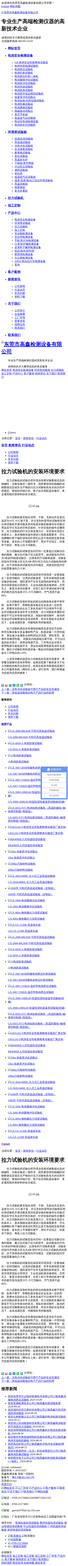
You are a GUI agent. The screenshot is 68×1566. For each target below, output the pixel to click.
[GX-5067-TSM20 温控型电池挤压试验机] (32, 780)
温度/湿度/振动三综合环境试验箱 (34, 180)
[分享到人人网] (14, 685)
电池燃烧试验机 (24, 107)
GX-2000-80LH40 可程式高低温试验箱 (30, 737)
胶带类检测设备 (24, 254)
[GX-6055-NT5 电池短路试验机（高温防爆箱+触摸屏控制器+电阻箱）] (37, 811)
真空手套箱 (21, 114)
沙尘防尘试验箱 (24, 166)
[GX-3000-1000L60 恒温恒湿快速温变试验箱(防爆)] (37, 795)
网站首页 (14, 48)
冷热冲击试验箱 (24, 145)
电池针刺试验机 (24, 72)
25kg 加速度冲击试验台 (21, 857)
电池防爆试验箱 (24, 104)
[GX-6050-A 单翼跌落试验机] (25, 743)
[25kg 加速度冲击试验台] (23, 851)
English (5, 6)
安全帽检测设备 (24, 233)
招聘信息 (20, 324)
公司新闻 (20, 286)
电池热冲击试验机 (25, 83)
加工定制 (14, 205)
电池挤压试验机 (24, 69)
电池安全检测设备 (20, 55)
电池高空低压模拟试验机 (29, 93)
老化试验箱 (21, 156)
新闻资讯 (14, 279)
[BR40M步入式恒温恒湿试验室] (27, 839)
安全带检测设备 (24, 237)
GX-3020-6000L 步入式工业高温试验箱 (30, 882)
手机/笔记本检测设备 (27, 240)
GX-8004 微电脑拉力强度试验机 (26, 918)
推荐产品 (6, 724)
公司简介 (20, 310)
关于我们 (14, 303)
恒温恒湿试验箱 (24, 138)
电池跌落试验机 (24, 90)
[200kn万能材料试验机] (22, 863)
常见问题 (20, 293)
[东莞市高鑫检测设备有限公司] (19, 12)
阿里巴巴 (6, 1484)
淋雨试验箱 (21, 170)
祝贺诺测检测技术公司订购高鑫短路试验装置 (34, 1403)
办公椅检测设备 (24, 257)
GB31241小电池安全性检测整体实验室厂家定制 (35, 833)
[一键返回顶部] (17, 1546)
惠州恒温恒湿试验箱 (51, 1522)
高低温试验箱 (22, 142)
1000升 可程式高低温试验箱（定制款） (30, 894)
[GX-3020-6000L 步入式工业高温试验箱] (31, 876)
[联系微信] (15, 1535)
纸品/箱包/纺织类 (24, 250)
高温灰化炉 (21, 159)
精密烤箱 (20, 187)
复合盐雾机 (21, 190)
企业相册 (20, 314)
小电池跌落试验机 (18, 761)
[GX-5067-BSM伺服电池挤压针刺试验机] (32, 767)
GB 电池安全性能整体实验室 (31, 62)
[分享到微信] (18, 685)
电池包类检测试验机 (26, 65)
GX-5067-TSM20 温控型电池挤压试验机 (31, 786)
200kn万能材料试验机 (20, 869)
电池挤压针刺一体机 (26, 76)
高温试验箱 (21, 183)
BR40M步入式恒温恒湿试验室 (25, 845)
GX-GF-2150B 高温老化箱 (23, 931)
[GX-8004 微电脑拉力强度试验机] (28, 912)
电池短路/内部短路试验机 (29, 100)
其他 (17, 264)
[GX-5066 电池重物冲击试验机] (26, 900)
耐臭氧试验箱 (22, 152)
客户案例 (14, 272)
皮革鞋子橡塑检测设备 (28, 247)
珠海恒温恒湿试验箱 (27, 1522)
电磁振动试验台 (24, 111)
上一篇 (30, 689)
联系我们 (20, 327)
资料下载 (20, 296)
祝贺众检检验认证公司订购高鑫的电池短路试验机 (37, 1416)
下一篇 (27, 692)
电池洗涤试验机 (24, 86)
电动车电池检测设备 (26, 121)
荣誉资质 (20, 321)
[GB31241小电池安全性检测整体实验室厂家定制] (37, 827)
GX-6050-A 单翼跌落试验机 (24, 749)
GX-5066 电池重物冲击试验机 (25, 906)
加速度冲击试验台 (25, 97)
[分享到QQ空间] (2, 685)
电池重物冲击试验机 (26, 79)
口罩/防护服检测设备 (27, 243)
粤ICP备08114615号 (23, 1477)
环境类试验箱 (17, 132)
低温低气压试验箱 (25, 118)
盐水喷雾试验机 (24, 149)
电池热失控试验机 (25, 124)
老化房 (18, 173)
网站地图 (15, 6)
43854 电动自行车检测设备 (30, 261)
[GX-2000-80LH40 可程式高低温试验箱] (31, 731)
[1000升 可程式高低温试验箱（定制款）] (32, 888)
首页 (17, 438)
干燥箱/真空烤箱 (24, 163)
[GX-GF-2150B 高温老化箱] (24, 925)
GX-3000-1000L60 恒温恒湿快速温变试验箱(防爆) (36, 801)
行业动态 (20, 289)
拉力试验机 (16, 198)
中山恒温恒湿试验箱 (35, 1526)
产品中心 (14, 213)
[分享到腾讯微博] (10, 685)
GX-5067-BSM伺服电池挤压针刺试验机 (30, 773)
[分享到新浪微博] (6, 685)
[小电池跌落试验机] (20, 755)
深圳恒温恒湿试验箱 (19, 1529)
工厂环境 (20, 317)
